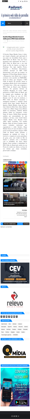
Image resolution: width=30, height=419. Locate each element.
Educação (15, 30)
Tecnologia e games (6, 334)
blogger (20, 223)
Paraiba (14, 329)
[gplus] (27, 1)
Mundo (26, 326)
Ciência (14, 324)
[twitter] (21, 1)
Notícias (20, 30)
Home (4, 30)
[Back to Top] (18, 416)
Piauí (2, 332)
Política (7, 332)
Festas (5, 171)
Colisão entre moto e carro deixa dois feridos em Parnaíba (14, 203)
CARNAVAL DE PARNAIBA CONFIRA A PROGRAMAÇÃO (13, 174)
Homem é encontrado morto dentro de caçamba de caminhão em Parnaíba (14, 188)
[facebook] (19, 1)
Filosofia (21, 326)
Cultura (10, 30)
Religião (13, 332)
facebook (26, 223)
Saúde (18, 332)
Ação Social (4, 324)
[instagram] (25, 1)
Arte (7, 30)
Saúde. (23, 332)
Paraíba (19, 329)
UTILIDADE (15, 334)
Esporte (10, 326)
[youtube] (23, 1)
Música (3, 329)
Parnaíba (24, 30)
